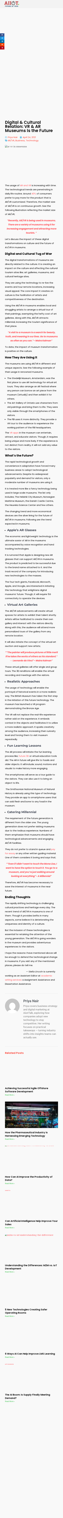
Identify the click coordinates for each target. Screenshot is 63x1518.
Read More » (10, 1095)
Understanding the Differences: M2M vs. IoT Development (31, 1267)
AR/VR (11, 140)
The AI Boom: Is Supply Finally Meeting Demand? (27, 1396)
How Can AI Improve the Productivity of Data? (28, 1178)
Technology (32, 140)
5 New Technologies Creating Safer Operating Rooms (26, 1311)
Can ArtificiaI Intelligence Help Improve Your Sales (31, 1222)
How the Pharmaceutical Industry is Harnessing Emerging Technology (26, 1134)
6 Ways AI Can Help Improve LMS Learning (30, 1353)
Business (20, 140)
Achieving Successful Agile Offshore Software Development (26, 1090)
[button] (59, 3)
